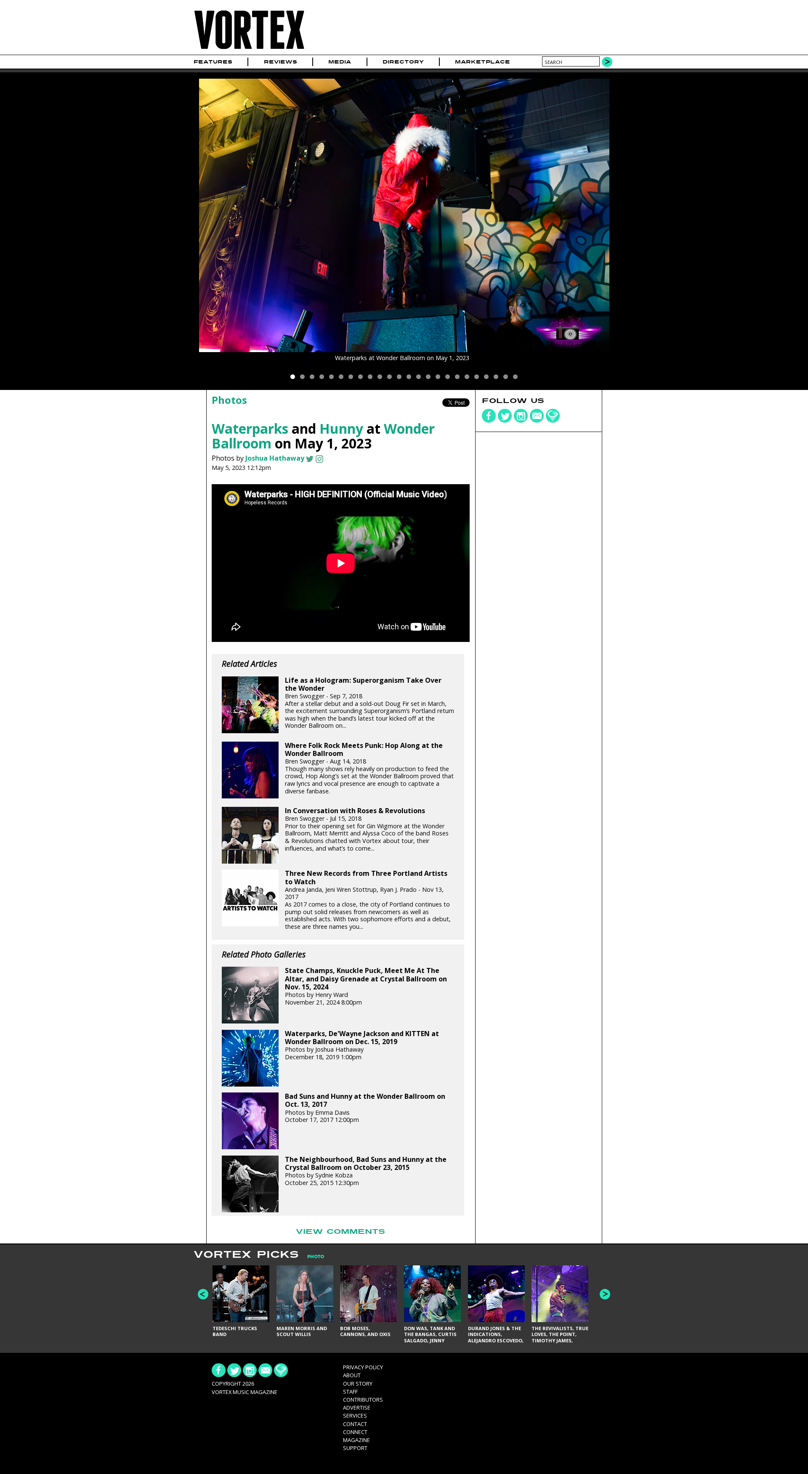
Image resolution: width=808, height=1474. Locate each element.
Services (355, 1415)
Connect (355, 1432)
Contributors (363, 1399)
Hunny (341, 428)
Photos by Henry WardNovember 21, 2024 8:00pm (366, 986)
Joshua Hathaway (274, 458)
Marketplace (482, 61)
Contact (355, 1424)
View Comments (340, 1231)
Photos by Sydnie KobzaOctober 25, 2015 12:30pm (366, 1171)
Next (605, 1294)
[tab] (311, 1256)
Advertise (356, 1407)
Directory (403, 61)
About (352, 1375)
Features (213, 61)
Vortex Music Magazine (244, 1392)
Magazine (356, 1440)
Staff (350, 1391)
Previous (203, 1294)
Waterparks (250, 428)
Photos (229, 400)
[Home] (249, 49)
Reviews (280, 61)
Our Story (357, 1383)
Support (355, 1448)
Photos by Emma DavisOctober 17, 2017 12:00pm (365, 1108)
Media (339, 61)
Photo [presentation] (315, 1256)
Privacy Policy (363, 1367)
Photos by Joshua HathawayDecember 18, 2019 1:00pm (362, 1045)
